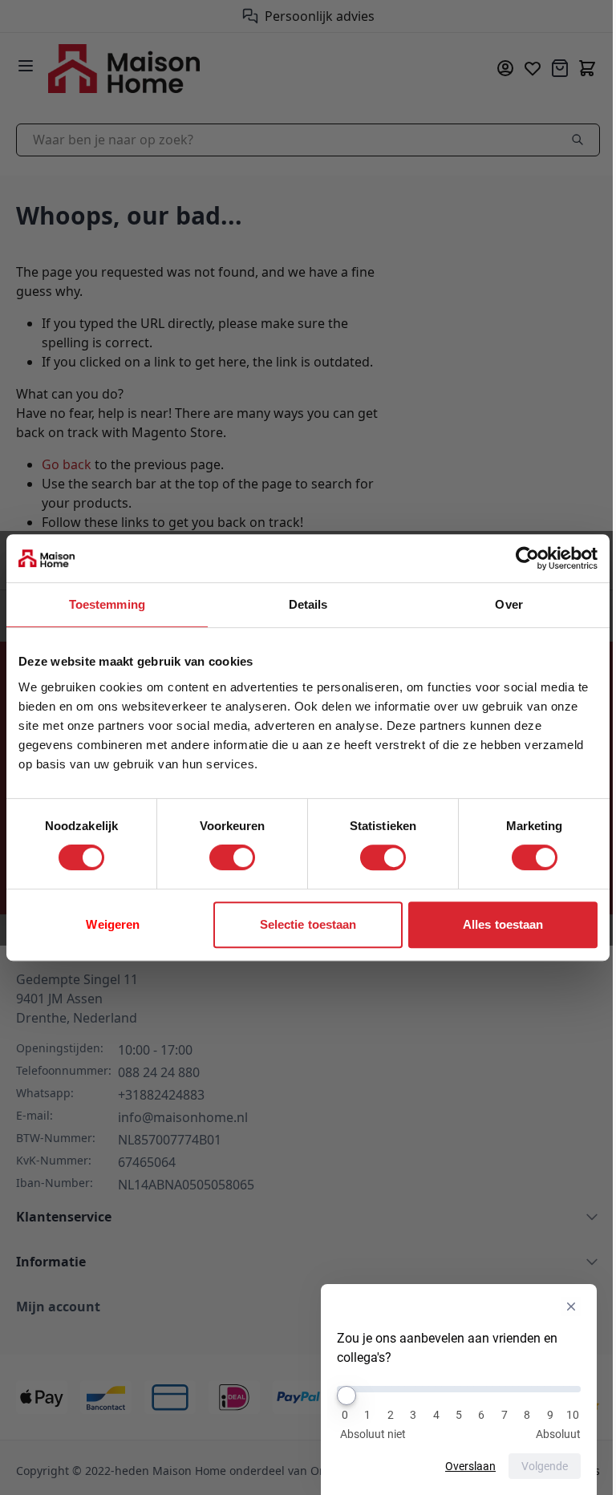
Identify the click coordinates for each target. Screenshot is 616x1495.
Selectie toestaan (308, 924)
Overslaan (470, 1466)
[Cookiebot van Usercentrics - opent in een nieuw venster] (527, 558)
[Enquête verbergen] (571, 1306)
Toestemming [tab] (107, 604)
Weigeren (113, 924)
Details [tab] (308, 604)
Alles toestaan (503, 924)
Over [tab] (508, 604)
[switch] (232, 857)
